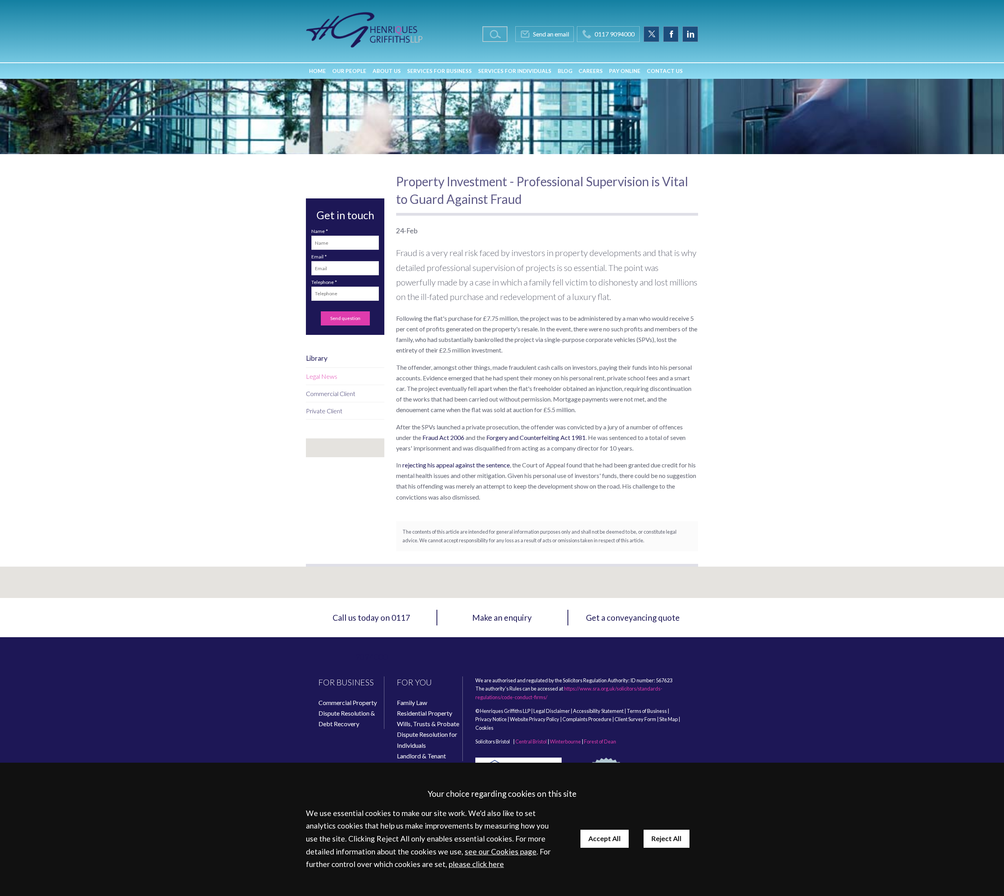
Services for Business (439, 71)
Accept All (604, 838)
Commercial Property (347, 702)
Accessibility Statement (598, 711)
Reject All (666, 838)
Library (316, 358)
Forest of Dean (600, 741)
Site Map (668, 719)
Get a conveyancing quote (633, 617)
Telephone (322, 282)
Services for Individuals (514, 71)
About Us (387, 71)
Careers (590, 71)
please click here (476, 864)
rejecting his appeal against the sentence (456, 465)
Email (317, 257)
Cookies (484, 728)
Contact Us (665, 71)
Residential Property (424, 713)
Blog (565, 71)
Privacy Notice (491, 719)
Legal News (321, 376)
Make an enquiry (502, 617)
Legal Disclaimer (551, 711)
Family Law (412, 702)
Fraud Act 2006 (443, 437)
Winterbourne (565, 741)
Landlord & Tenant (421, 756)
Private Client (324, 410)
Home (317, 71)
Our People (349, 71)
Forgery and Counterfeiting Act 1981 (536, 437)
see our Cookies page (501, 851)
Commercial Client (330, 393)
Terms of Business (647, 711)
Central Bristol (531, 741)
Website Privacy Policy (534, 719)
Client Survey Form (635, 719)
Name (318, 231)
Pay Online (624, 71)
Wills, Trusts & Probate (428, 723)
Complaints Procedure (586, 719)
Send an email (551, 34)
